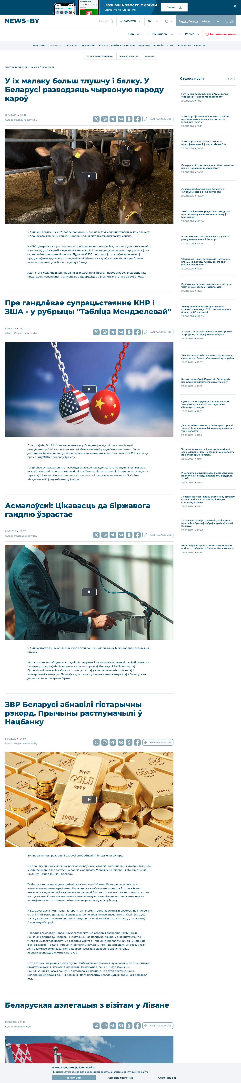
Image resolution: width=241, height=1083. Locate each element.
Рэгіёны (116, 45)
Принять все (74, 1077)
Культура (129, 45)
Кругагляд (200, 45)
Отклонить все (167, 1077)
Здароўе (158, 45)
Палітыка (39, 45)
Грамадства (88, 45)
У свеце (103, 45)
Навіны (133, 34)
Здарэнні (144, 45)
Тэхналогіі (184, 45)
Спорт (170, 45)
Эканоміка (54, 45)
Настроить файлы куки (120, 1077)
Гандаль (150, 56)
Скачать (172, 7)
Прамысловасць (129, 56)
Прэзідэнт (71, 45)
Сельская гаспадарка (99, 56)
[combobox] (130, 21)
